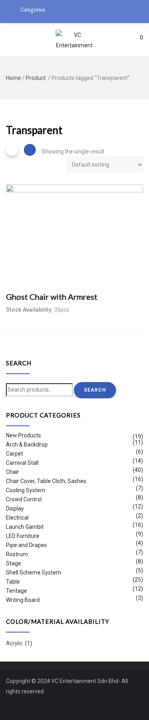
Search (95, 390)
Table (13, 581)
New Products (23, 436)
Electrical (17, 517)
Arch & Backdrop (27, 444)
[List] (30, 150)
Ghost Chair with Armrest (51, 296)
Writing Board (23, 600)
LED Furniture (22, 536)
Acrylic (14, 643)
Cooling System (25, 490)
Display (15, 508)
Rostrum (17, 554)
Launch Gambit (25, 527)
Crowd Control (24, 499)
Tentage (16, 591)
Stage (13, 563)
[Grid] (12, 150)
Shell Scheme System (33, 572)
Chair (12, 472)
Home (13, 78)
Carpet (14, 453)
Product (36, 78)
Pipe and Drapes (26, 545)
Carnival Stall (22, 463)
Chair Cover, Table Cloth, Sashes (46, 481)
